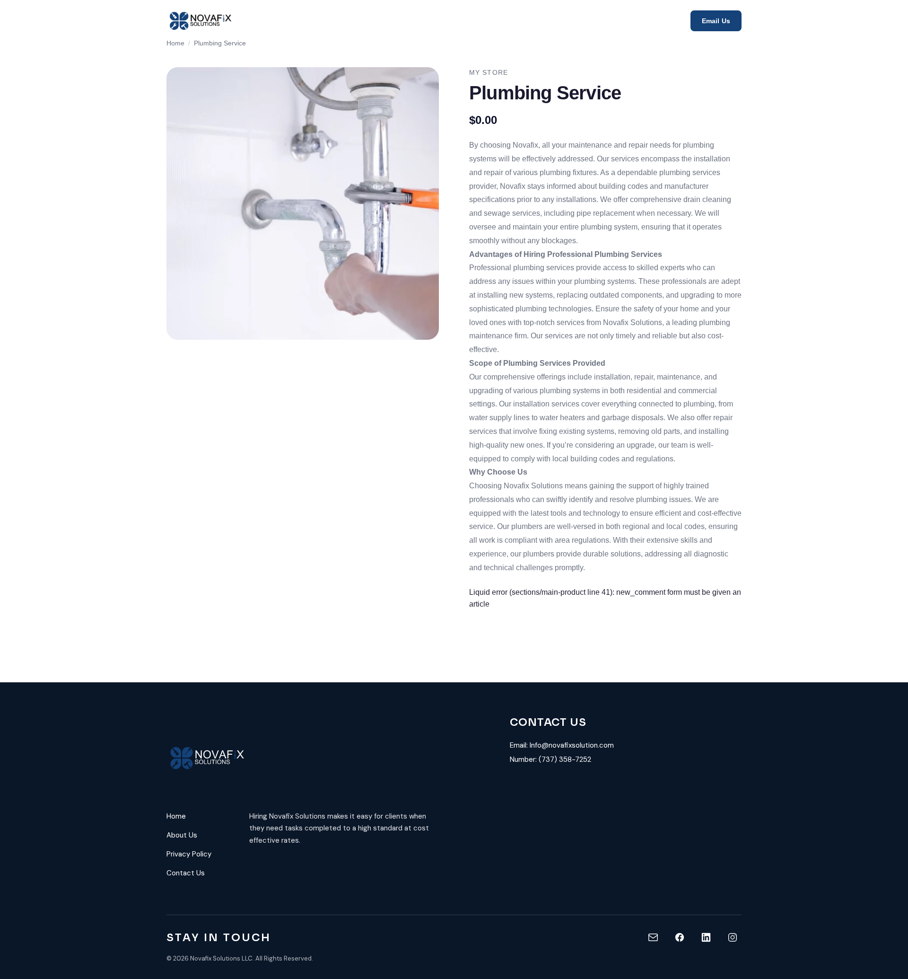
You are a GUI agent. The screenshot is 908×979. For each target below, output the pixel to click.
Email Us (716, 21)
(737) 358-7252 (565, 759)
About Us (181, 835)
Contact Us (185, 873)
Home (175, 43)
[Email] (653, 937)
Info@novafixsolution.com (572, 745)
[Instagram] (733, 937)
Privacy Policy (188, 854)
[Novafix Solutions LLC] (201, 20)
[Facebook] (680, 937)
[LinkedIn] (706, 937)
